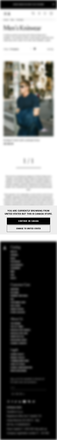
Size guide (15, 306)
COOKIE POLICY (17, 354)
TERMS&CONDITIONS (20, 361)
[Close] (53, 4)
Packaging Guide (19, 340)
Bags (13, 258)
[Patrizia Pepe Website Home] (9, 14)
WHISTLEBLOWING (19, 371)
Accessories (17, 265)
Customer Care (18, 302)
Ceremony (15, 268)
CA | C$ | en (17, 394)
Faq (12, 299)
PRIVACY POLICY (18, 358)
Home (6, 20)
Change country (19, 343)
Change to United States (28, 228)
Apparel (14, 255)
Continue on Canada (28, 221)
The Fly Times (17, 327)
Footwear (15, 262)
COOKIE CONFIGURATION (21, 368)
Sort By (50, 49)
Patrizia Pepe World (20, 330)
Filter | (11, 49)
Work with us (17, 337)
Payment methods (19, 296)
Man (12, 20)
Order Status (17, 309)
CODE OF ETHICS (18, 364)
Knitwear (20, 20)
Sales (13, 278)
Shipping (15, 289)
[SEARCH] (33, 14)
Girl (13, 275)
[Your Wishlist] (45, 13)
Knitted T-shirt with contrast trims (22, 140)
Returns (15, 293)
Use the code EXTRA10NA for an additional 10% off (29, 4)
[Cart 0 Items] (51, 14)
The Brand (16, 323)
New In (14, 252)
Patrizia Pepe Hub (19, 333)
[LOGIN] (39, 14)
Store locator (18, 312)
